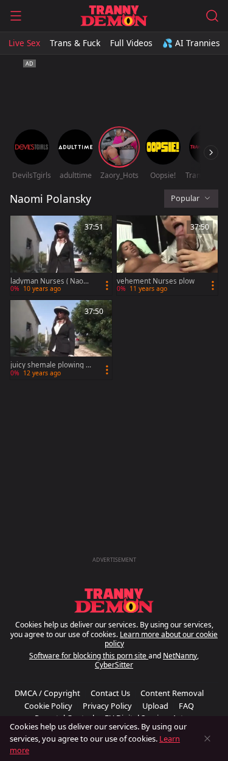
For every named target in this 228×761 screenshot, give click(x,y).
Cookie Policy (48, 705)
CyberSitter (114, 665)
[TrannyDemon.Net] (114, 15)
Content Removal (172, 693)
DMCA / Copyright (47, 693)
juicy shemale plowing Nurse (50, 365)
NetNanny (180, 655)
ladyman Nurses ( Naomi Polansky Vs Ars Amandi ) (51, 281)
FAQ (186, 705)
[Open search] (212, 16)
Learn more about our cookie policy (161, 639)
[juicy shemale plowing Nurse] (61, 340)
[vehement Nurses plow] (167, 255)
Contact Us (110, 693)
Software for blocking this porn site (88, 655)
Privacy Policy (107, 705)
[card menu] (107, 285)
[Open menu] (16, 16)
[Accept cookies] (207, 738)
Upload (155, 705)
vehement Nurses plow (156, 281)
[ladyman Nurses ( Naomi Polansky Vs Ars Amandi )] (61, 255)
